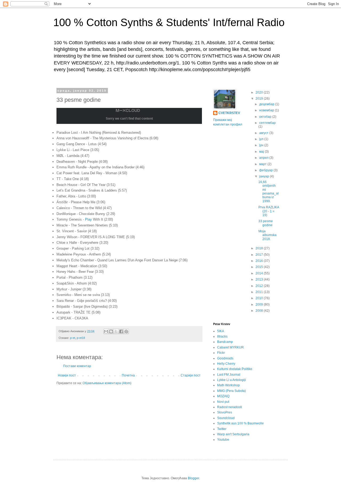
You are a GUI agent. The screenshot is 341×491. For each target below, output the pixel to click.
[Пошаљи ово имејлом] (106, 331)
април (264, 158)
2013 (259, 279)
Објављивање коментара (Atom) (107, 383)
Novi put (223, 402)
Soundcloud (226, 418)
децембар (267, 104)
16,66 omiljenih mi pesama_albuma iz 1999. (268, 191)
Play (88, 219)
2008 (259, 311)
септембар (267, 123)
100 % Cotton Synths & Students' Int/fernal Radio (169, 22)
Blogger (193, 478)
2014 (259, 273)
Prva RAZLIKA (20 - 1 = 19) (268, 211)
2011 (259, 292)
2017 (259, 255)
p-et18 (81, 337)
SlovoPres (224, 412)
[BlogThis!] (111, 331)
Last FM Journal (228, 374)
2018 (259, 248)
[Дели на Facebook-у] (121, 331)
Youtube (223, 439)
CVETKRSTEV (229, 113)
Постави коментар (77, 366)
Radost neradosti (229, 407)
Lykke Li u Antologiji (231, 380)
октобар (265, 117)
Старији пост (191, 375)
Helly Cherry (226, 364)
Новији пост (67, 375)
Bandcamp (225, 342)
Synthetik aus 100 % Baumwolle (240, 423)
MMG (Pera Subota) (231, 391)
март (263, 164)
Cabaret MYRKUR (230, 347)
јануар (264, 176)
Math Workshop (228, 385)
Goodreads (225, 358)
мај (262, 151)
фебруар (266, 170)
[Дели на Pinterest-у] (126, 331)
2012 (259, 286)
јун (261, 145)
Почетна (128, 375)
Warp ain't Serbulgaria (233, 434)
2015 (259, 267)
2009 (259, 304)
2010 (259, 298)
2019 (259, 98)
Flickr (221, 353)
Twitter (221, 429)
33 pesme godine (265, 223)
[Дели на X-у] (116, 331)
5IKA (220, 331)
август (264, 133)
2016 (259, 261)
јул (261, 139)
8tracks (222, 336)
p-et (72, 337)
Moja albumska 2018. (267, 235)
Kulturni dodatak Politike (234, 369)
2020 (259, 92)
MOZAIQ (223, 396)
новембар (267, 110)
